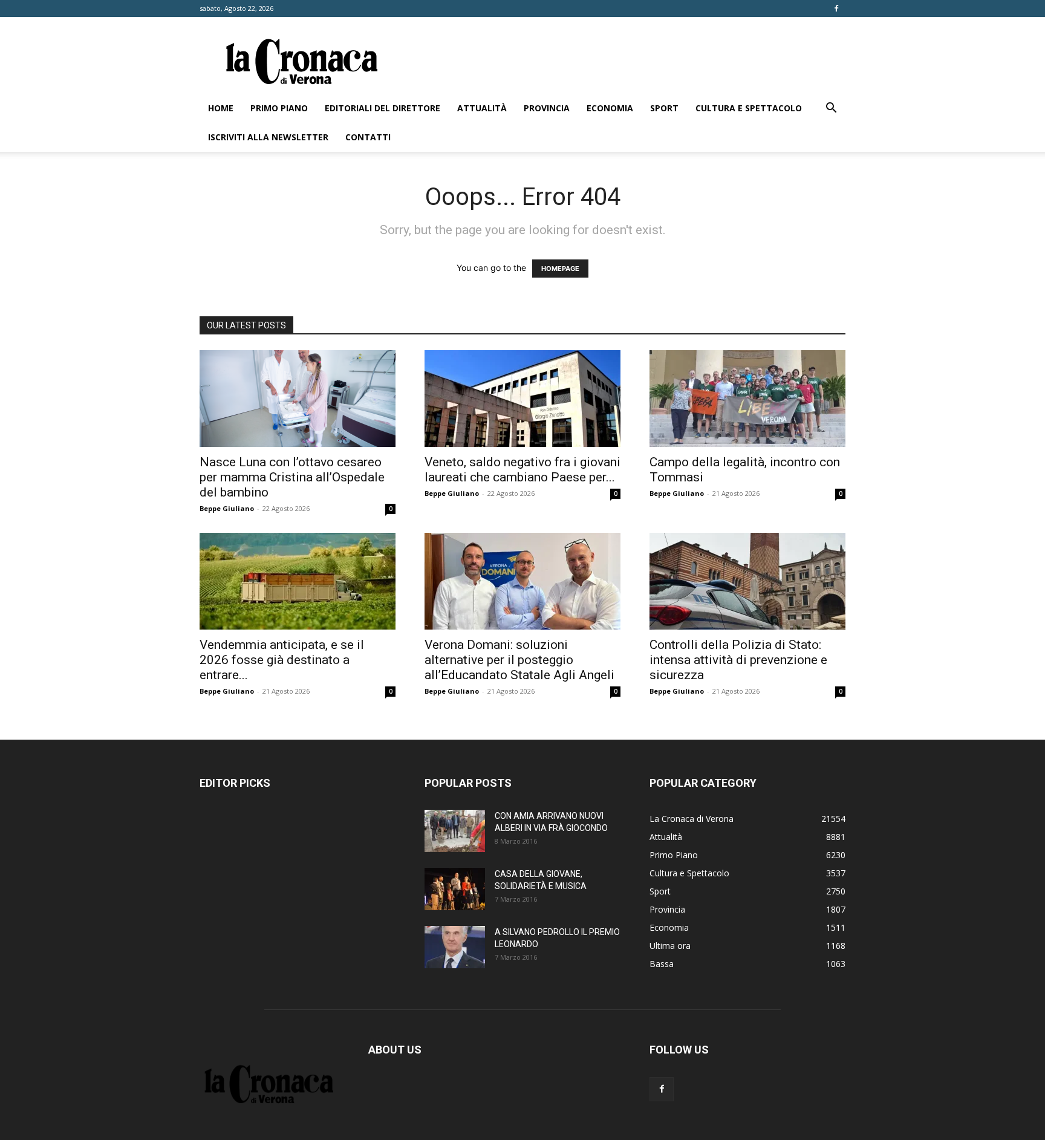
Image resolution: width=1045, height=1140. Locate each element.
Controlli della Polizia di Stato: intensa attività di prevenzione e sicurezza (738, 659)
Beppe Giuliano (227, 508)
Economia (610, 108)
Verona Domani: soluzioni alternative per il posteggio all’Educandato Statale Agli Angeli (519, 659)
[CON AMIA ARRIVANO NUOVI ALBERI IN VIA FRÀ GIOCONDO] (455, 831)
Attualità (482, 108)
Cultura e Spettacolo (748, 108)
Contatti (368, 137)
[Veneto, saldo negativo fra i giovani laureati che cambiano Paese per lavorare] (522, 398)
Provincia (547, 108)
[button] (830, 109)
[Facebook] (836, 8)
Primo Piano (279, 108)
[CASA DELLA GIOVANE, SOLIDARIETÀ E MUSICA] (455, 889)
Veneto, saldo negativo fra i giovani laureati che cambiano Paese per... (522, 469)
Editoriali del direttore (382, 108)
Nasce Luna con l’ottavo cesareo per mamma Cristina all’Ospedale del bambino (292, 477)
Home (220, 108)
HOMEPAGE (560, 268)
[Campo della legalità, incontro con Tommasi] (747, 398)
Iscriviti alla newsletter (268, 137)
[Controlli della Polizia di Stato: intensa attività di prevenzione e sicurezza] (747, 581)
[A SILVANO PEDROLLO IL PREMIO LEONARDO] (455, 947)
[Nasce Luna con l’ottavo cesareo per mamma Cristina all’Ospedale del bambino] (298, 398)
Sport (664, 108)
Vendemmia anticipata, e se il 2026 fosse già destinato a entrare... (282, 659)
